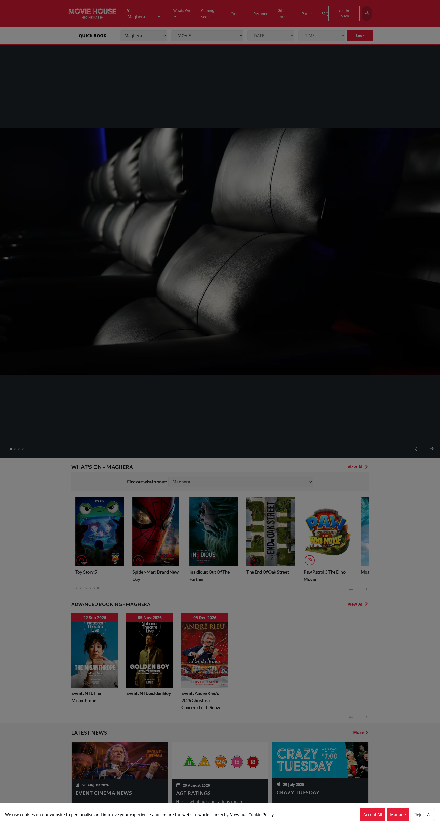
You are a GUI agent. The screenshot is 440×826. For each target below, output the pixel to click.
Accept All (372, 814)
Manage (398, 814)
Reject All (423, 814)
